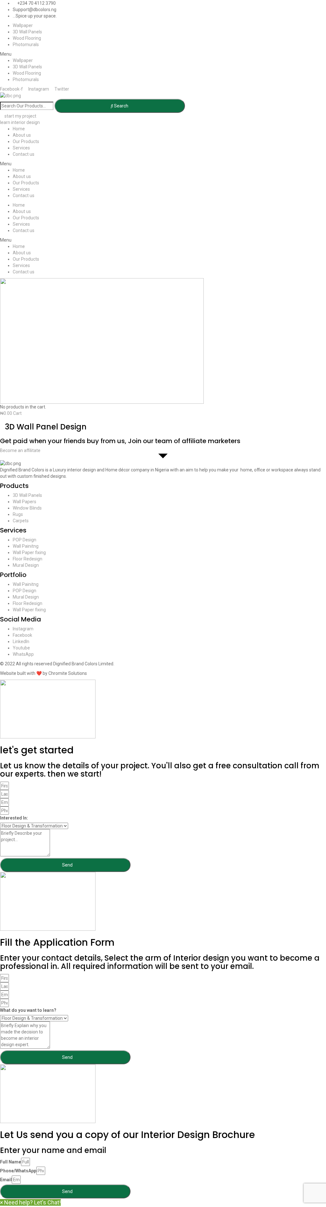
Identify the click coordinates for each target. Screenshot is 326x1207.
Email (6, 1179)
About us (22, 135)
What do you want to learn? (28, 1010)
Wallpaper (23, 25)
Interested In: (14, 817)
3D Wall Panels (27, 31)
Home (19, 128)
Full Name (10, 1161)
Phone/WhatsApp (18, 1170)
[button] (163, 54)
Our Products (26, 141)
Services (21, 147)
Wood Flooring (27, 38)
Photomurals (26, 44)
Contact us (23, 154)
